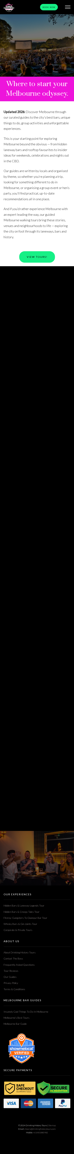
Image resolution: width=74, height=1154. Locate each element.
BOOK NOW (49, 7)
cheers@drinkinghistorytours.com (40, 1129)
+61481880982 (40, 1132)
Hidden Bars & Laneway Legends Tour (24, 905)
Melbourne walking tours (21, 220)
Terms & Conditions (14, 989)
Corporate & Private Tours (18, 929)
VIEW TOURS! (37, 256)
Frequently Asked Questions (19, 964)
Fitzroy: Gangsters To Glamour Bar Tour (25, 917)
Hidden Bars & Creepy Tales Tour (22, 911)
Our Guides (10, 976)
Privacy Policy (11, 982)
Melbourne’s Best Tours (16, 1017)
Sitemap (52, 1125)
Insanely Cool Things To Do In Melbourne (26, 1011)
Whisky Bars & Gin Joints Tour (20, 923)
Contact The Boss (13, 958)
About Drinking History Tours (20, 952)
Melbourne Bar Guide (15, 1023)
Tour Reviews (11, 970)
